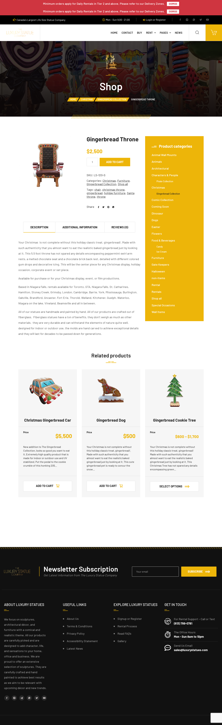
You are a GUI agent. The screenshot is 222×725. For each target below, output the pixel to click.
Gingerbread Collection (112, 99)
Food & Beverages (163, 240)
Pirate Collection (165, 181)
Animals (157, 161)
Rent (149, 32)
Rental (156, 285)
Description (39, 227)
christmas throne (113, 189)
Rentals (156, 291)
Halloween (158, 271)
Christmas (87, 99)
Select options (170, 486)
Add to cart (115, 162)
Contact (127, 32)
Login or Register (156, 19)
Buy (139, 32)
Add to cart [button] (44, 486)
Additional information (79, 227)
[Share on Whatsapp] (112, 206)
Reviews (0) (119, 227)
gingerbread (95, 193)
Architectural (160, 168)
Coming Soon (160, 206)
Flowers (157, 233)
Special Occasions (163, 305)
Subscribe (195, 571)
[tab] (39, 227)
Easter (156, 227)
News (178, 32)
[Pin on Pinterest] (107, 206)
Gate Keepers (160, 264)
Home (114, 32)
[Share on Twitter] (102, 206)
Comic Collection (162, 200)
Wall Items (158, 312)
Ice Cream (162, 251)
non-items (158, 278)
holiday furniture (114, 193)
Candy (160, 246)
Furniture (123, 180)
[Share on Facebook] (97, 206)
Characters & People (165, 175)
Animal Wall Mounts (164, 155)
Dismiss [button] (173, 3)
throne (101, 196)
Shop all (123, 184)
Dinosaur (157, 213)
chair (97, 189)
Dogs (155, 220)
